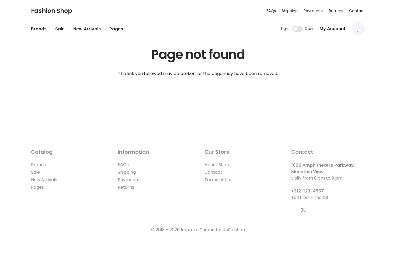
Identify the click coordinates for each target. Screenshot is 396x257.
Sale (35, 172)
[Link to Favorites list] (358, 28)
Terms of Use (218, 180)
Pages (37, 187)
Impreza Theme (198, 230)
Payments (313, 10)
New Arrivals (44, 180)
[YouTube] (313, 209)
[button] (83, 10)
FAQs (271, 10)
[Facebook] (293, 209)
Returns (336, 10)
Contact (357, 10)
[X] (302, 210)
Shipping (290, 10)
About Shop (216, 165)
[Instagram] (322, 210)
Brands (38, 165)
